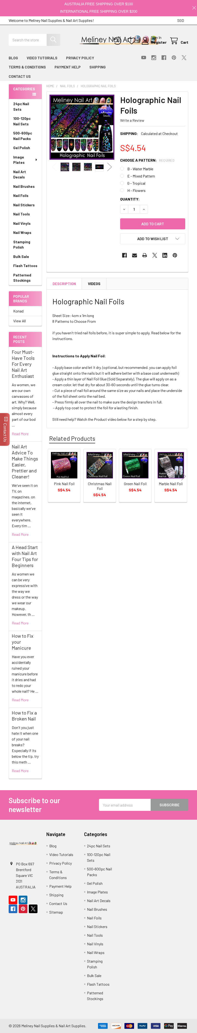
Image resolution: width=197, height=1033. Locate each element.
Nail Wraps (22, 232)
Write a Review (132, 120)
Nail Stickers (24, 205)
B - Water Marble (140, 168)
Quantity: (130, 199)
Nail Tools (21, 214)
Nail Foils (20, 195)
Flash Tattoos (25, 265)
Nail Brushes (24, 186)
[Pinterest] (174, 57)
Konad (18, 311)
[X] (184, 57)
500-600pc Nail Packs (22, 136)
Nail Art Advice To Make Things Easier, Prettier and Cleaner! (25, 461)
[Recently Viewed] (118, 41)
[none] (82, 127)
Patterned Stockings (22, 278)
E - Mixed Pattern (141, 176)
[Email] (134, 255)
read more (20, 433)
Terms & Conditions (27, 67)
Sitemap (56, 912)
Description (64, 283)
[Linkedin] (164, 255)
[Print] (144, 255)
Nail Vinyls (22, 223)
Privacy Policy (80, 58)
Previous (54, 166)
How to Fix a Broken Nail (24, 715)
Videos (94, 283)
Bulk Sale (21, 256)
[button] (152, 238)
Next (109, 166)
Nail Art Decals (19, 174)
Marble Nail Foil (171, 483)
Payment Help (68, 67)
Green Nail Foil (135, 483)
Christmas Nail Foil (99, 486)
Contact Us (20, 76)
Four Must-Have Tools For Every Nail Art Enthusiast (23, 364)
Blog (13, 58)
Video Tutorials (42, 58)
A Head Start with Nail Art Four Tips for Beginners (25, 556)
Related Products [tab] (72, 438)
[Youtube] (143, 57)
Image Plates (19, 160)
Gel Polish (21, 148)
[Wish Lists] (132, 41)
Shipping (97, 67)
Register (158, 42)
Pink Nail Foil (64, 483)
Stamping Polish (21, 245)
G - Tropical (136, 183)
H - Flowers (136, 190)
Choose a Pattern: (147, 160)
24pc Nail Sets (21, 106)
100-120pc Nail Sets (22, 121)
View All (19, 320)
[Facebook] (164, 57)
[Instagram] (153, 57)
